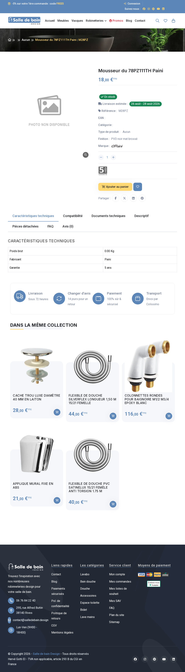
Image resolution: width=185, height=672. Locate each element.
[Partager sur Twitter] (124, 198)
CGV (54, 625)
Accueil (50, 20)
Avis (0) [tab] (68, 226)
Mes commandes (120, 581)
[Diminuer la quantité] (101, 157)
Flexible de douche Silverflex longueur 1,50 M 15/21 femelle (92, 399)
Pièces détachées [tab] (25, 226)
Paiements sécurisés (58, 591)
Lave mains (87, 617)
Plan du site (116, 615)
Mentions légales (62, 632)
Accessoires (88, 595)
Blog (129, 20)
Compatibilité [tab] (73, 216)
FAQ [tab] (50, 226)
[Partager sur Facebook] (115, 198)
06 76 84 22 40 (25, 600)
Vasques (77, 20)
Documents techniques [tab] (108, 216)
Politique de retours (59, 615)
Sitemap (114, 622)
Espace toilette (89, 602)
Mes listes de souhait (118, 591)
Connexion (133, 3)
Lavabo (84, 574)
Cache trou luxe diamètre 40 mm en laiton (36, 397)
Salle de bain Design (46, 654)
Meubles (63, 20)
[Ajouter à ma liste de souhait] (137, 187)
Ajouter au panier (117, 186)
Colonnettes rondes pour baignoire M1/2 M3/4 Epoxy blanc (147, 399)
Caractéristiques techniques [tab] (33, 216)
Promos (117, 20)
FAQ (111, 608)
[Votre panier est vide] (173, 21)
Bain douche (88, 581)
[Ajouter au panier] (57, 412)
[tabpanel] (92, 422)
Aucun (26, 40)
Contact (140, 20)
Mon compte (117, 574)
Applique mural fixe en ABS (33, 485)
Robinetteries (95, 20)
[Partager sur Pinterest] (142, 198)
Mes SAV (115, 601)
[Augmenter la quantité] (113, 157)
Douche (85, 588)
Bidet (83, 609)
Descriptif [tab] (141, 216)
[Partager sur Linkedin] (133, 198)
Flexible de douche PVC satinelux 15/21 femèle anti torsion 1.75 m (89, 487)
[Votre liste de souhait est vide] (165, 21)
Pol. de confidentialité (60, 603)
